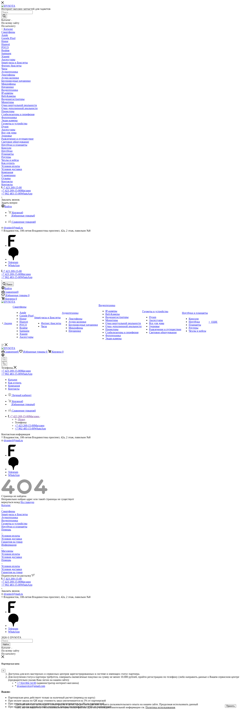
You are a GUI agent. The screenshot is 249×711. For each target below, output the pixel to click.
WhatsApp (14, 265)
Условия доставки (11, 538)
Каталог (6, 505)
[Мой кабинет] (2, 355)
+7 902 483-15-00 (16, 193)
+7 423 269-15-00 (12, 187)
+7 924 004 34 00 (26, 683)
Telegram (13, 262)
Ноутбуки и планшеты (14, 526)
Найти (6, 644)
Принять (230, 706)
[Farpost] (12, 245)
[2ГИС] (13, 259)
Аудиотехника (9, 517)
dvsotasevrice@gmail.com (31, 686)
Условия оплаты (10, 535)
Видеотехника (9, 520)
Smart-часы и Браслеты (14, 514)
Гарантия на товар (12, 541)
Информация (8, 544)
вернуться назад (10, 502)
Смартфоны (8, 511)
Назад (21, 419)
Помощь (6, 529)
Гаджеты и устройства (14, 523)
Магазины (7, 551)
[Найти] (4, 16)
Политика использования (160, 707)
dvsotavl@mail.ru (13, 227)
